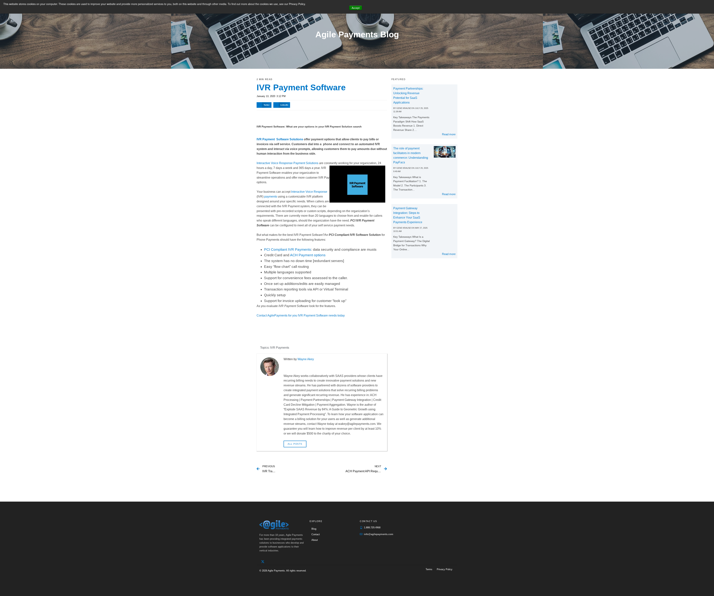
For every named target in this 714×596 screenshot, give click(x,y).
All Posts (295, 444)
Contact (315, 534)
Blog (313, 528)
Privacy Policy (444, 569)
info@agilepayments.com (378, 534)
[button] (264, 105)
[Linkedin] (270, 561)
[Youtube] (278, 561)
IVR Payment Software (301, 87)
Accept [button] (356, 8)
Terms (429, 569)
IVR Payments (279, 347)
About (314, 540)
